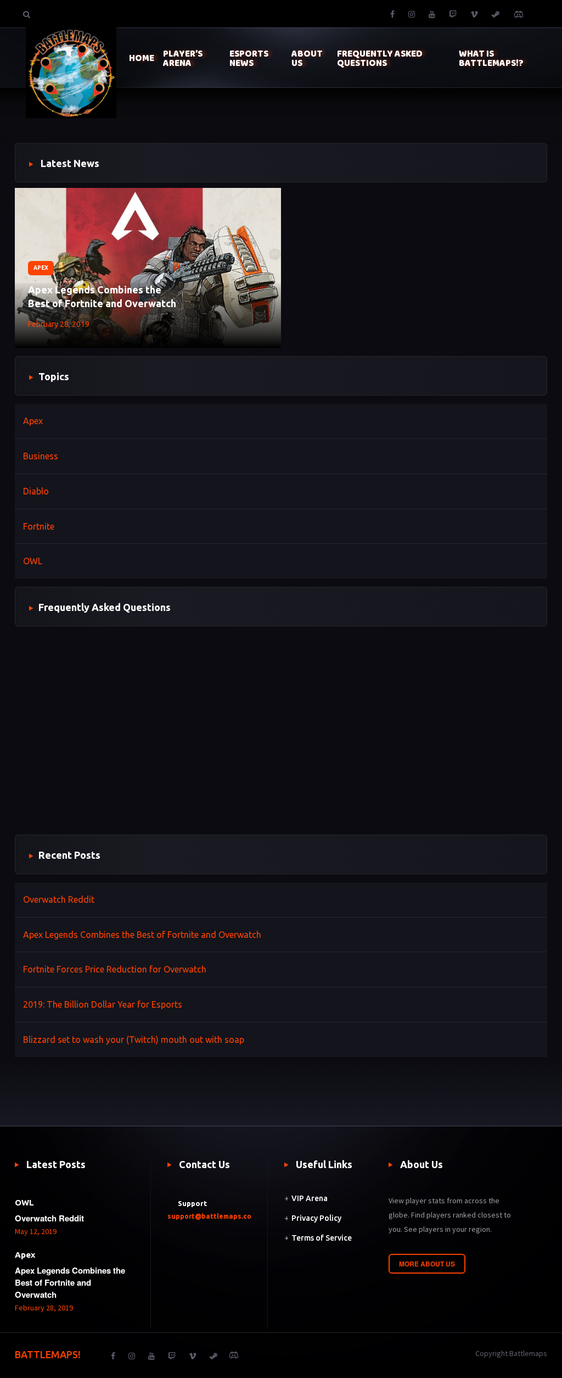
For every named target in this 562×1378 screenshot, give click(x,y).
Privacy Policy (316, 1218)
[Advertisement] (281, 737)
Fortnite (38, 526)
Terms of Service (321, 1237)
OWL (32, 561)
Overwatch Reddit (58, 899)
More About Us (427, 1264)
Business (40, 456)
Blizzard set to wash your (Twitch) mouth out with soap (133, 1039)
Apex (40, 268)
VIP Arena (309, 1198)
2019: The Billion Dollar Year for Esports (102, 1004)
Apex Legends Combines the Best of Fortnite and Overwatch (102, 296)
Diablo (36, 491)
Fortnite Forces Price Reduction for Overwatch (114, 969)
